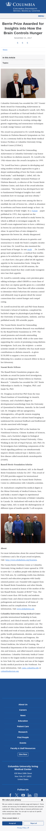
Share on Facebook (17, 43)
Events (23, 743)
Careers (23, 710)
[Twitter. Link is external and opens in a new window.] (17, 795)
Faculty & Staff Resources (22, 748)
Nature (35, 211)
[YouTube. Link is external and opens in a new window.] (23, 795)
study (30, 249)
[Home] (23, 7)
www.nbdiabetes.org (25, 609)
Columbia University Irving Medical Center (23, 685)
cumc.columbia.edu (30, 668)
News (5, 50)
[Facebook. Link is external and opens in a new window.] (10, 795)
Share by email (30, 43)
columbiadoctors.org (10, 671)
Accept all (12, 823)
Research (22, 732)
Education (23, 721)
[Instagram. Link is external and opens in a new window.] (36, 795)
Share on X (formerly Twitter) (22, 43)
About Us (23, 704)
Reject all (33, 823)
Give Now (23, 754)
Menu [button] (41, 16)
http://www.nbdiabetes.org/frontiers (21, 560)
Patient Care (23, 726)
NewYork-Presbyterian (23, 691)
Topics (5, 63)
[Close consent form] (42, 800)
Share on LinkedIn (27, 43)
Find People (23, 737)
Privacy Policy (22, 828)
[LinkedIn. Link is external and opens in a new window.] (29, 795)
